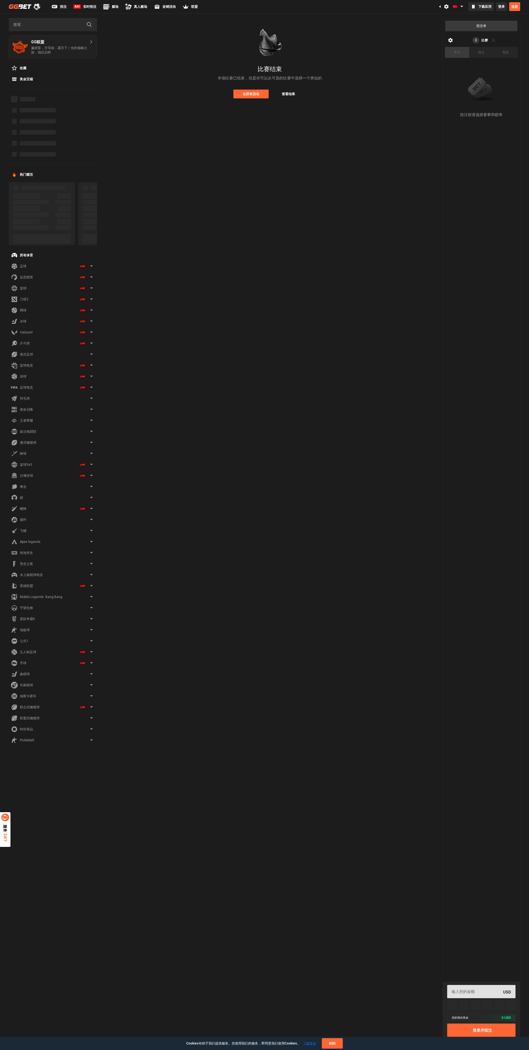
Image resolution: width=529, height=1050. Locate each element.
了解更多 (309, 1043)
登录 (501, 7)
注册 (514, 7)
